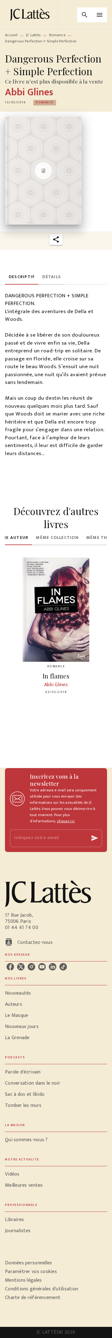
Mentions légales (23, 1280)
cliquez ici (65, 821)
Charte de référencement (32, 1297)
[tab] (22, 277)
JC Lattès (33, 35)
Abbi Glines (29, 92)
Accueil (11, 35)
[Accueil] (31, 14)
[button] (44, 102)
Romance (57, 35)
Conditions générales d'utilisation (41, 1289)
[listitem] (10, 967)
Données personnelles (28, 1263)
